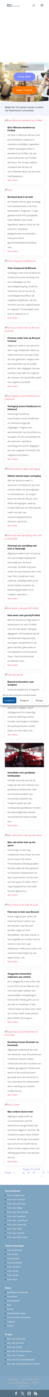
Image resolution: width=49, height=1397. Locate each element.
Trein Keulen (13, 1271)
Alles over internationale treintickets (23, 1364)
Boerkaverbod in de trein (20, 197)
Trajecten (11, 1321)
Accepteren (9, 700)
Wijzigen (39, 700)
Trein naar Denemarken (18, 1212)
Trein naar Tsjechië (15, 1233)
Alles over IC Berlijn (15, 1355)
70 (43, 1173)
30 (34, 1173)
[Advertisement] (24, 36)
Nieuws (10, 1309)
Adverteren (13, 1379)
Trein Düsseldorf (14, 1262)
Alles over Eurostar (15, 1343)
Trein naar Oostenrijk (16, 1224)
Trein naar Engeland (16, 1216)
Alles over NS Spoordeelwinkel (20, 1359)
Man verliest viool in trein (20, 1112)
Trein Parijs (12, 1279)
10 (23, 1173)
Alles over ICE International (19, 1351)
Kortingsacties (13, 1300)
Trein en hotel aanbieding (18, 1317)
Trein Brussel (13, 1258)
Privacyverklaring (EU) (18, 1382)
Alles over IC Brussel (16, 1338)
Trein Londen (13, 1275)
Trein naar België (14, 1208)
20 (28, 1173)
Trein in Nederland (15, 1195)
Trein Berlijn (12, 1254)
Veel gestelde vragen (16, 1313)
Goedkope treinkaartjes (17, 1292)
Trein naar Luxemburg (17, 1220)
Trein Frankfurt (14, 1266)
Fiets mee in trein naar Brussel (23, 912)
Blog (9, 1305)
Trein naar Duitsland (16, 1203)
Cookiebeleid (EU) (30, 1379)
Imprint (34, 1382)
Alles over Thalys (14, 1347)
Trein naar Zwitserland (17, 1237)
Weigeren (24, 700)
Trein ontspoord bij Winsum (21, 268)
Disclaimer (23, 1386)
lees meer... (13, 180)
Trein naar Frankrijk (16, 1199)
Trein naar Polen (14, 1228)
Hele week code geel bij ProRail (23, 615)
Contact (10, 1326)
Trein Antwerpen (14, 1250)
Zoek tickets (24, 90)
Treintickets (12, 1296)
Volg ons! (24, 76)
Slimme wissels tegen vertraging (24, 476)
